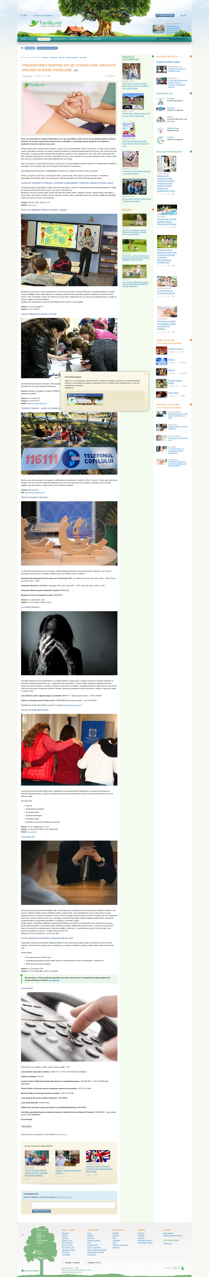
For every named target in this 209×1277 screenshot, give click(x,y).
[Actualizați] (180, 56)
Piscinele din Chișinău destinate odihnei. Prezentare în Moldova (166, 221)
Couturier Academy (163, 173)
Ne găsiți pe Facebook (31, 1270)
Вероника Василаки (175, 66)
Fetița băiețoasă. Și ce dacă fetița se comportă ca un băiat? (178, 416)
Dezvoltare (65, 1252)
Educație (116, 1235)
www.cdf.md (32, 832)
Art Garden (171, 98)
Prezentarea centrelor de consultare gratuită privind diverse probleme (177, 464)
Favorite (183, 15)
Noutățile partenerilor (130, 57)
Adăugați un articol (166, 15)
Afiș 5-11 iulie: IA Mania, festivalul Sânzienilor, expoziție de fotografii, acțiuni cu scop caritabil (134, 232)
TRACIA (124, 111)
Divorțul (61, 57)
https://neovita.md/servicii (37, 403)
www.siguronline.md (74, 705)
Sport (89, 1243)
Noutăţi (39, 1238)
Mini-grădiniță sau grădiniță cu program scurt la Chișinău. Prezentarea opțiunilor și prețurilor (174, 30)
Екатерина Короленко (94, 1164)
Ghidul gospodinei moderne (172, 1235)
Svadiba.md (167, 1243)
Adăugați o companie (72, 1263)
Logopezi (141, 1238)
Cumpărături (66, 1255)
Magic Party (125, 138)
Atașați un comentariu (41, 1211)
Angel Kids (125, 81)
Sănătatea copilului (68, 1250)
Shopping (116, 1247)
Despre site (41, 1235)
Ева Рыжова (29, 1168)
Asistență (82, 57)
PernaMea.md (126, 168)
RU (22, 15)
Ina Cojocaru (59, 1168)
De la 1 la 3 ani (67, 1243)
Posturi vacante (42, 1240)
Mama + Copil (27, 39)
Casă (89, 1233)
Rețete (85, 39)
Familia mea (44, 39)
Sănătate (90, 1235)
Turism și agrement (94, 1247)
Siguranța (45, 57)
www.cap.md (32, 205)
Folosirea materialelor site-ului (71, 1272)
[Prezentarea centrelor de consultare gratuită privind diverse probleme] (69, 108)
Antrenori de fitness (145, 1240)
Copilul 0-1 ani (67, 1240)
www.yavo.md (27, 836)
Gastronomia (91, 1255)
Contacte (40, 1243)
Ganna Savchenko (174, 412)
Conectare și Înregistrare (42, 15)
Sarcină (64, 1235)
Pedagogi (141, 1235)
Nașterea (65, 1238)
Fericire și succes (175, 349)
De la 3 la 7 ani (67, 1245)
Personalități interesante (95, 1252)
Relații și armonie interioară (172, 343)
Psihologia (53, 57)
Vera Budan (172, 447)
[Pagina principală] (22, 48)
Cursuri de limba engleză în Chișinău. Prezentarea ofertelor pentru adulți (99, 1168)
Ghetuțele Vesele (173, 128)
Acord (39, 1233)
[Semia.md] (85, 404)
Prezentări (59, 39)
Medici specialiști (72, 57)
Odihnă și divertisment (120, 1245)
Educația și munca (93, 1240)
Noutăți (127, 210)
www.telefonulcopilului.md (35, 492)
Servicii (97, 39)
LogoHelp (170, 137)
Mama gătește (168, 1233)
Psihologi (141, 1233)
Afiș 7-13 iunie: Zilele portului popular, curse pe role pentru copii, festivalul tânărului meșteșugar (135, 284)
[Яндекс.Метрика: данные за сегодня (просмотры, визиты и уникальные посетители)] (98, 1268)
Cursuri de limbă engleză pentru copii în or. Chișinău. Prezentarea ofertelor (36, 1172)
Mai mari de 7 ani (68, 1247)
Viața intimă (173, 393)
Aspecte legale (92, 1245)
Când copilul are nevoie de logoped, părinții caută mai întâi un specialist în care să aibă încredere (135, 86)
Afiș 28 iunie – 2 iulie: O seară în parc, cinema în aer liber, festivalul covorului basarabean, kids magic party (135, 258)
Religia (171, 360)
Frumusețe (91, 1238)
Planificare (65, 1233)
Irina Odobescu (27, 76)
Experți (74, 39)
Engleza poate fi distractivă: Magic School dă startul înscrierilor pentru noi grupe (135, 143)
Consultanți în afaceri (145, 1243)
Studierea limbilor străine (168, 62)
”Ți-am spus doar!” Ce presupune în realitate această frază (175, 451)
